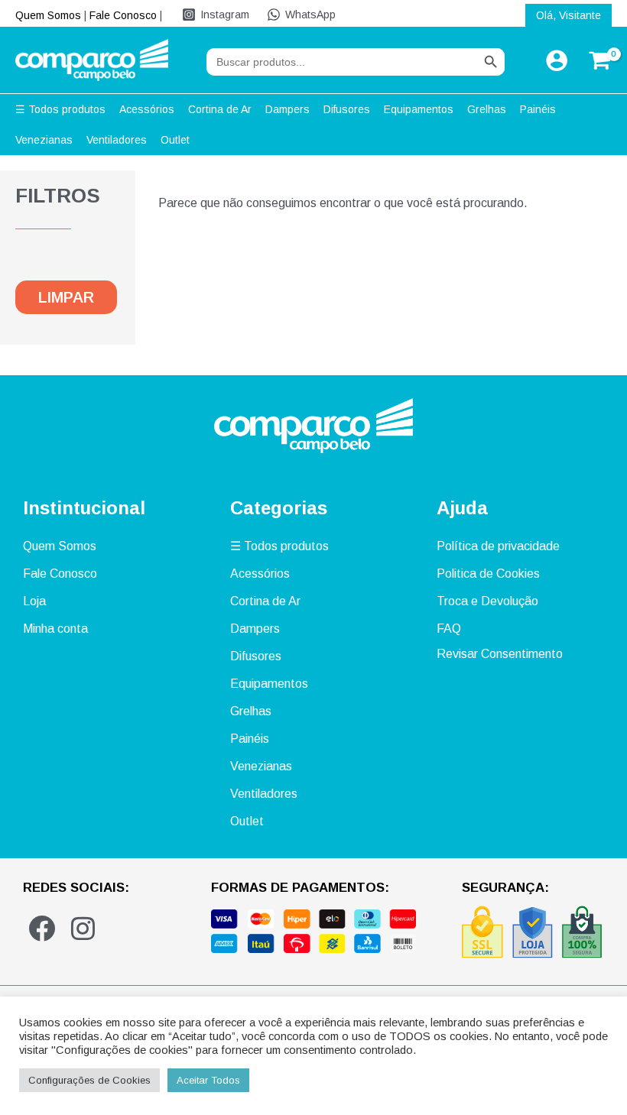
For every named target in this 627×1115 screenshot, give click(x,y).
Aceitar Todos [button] (208, 1080)
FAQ (449, 628)
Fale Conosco (123, 15)
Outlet (247, 821)
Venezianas (261, 766)
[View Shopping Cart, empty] (597, 60)
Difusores (255, 656)
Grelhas (250, 711)
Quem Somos (48, 15)
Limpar (66, 297)
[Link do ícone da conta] (556, 60)
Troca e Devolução (487, 601)
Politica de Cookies (488, 573)
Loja (34, 601)
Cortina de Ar (265, 601)
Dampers (255, 628)
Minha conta (55, 628)
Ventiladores (263, 793)
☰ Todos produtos (279, 546)
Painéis (249, 738)
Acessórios (260, 573)
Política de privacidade (498, 546)
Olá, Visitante (568, 15)
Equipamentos (269, 683)
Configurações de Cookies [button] (89, 1080)
